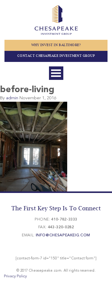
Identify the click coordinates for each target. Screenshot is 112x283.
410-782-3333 (64, 219)
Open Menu (56, 73)
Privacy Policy (15, 276)
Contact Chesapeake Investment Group (56, 55)
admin (12, 98)
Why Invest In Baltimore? (56, 45)
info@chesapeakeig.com (63, 235)
